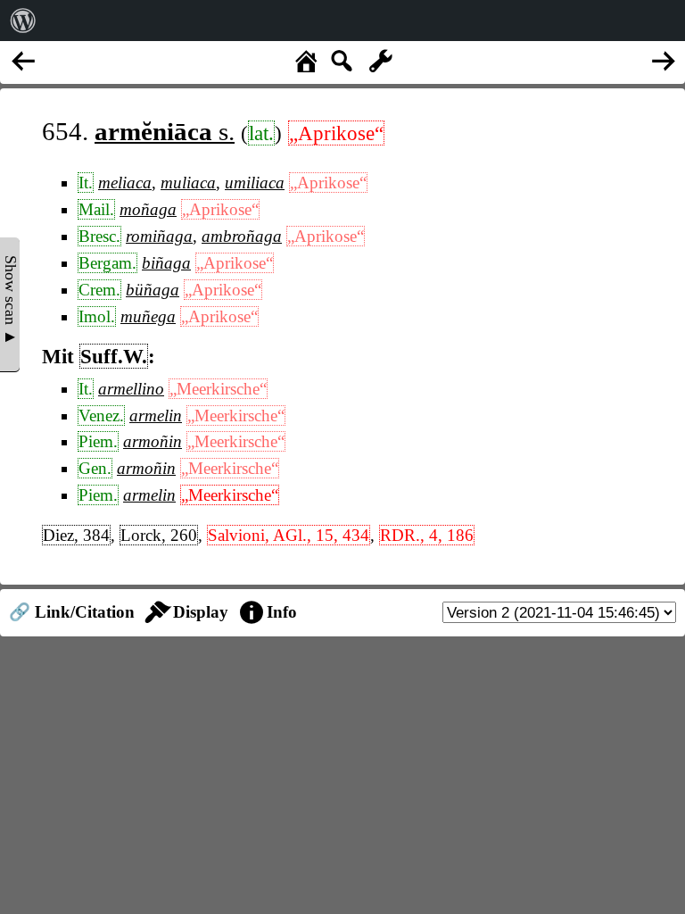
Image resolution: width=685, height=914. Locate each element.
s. (165, 131)
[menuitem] (23, 20)
